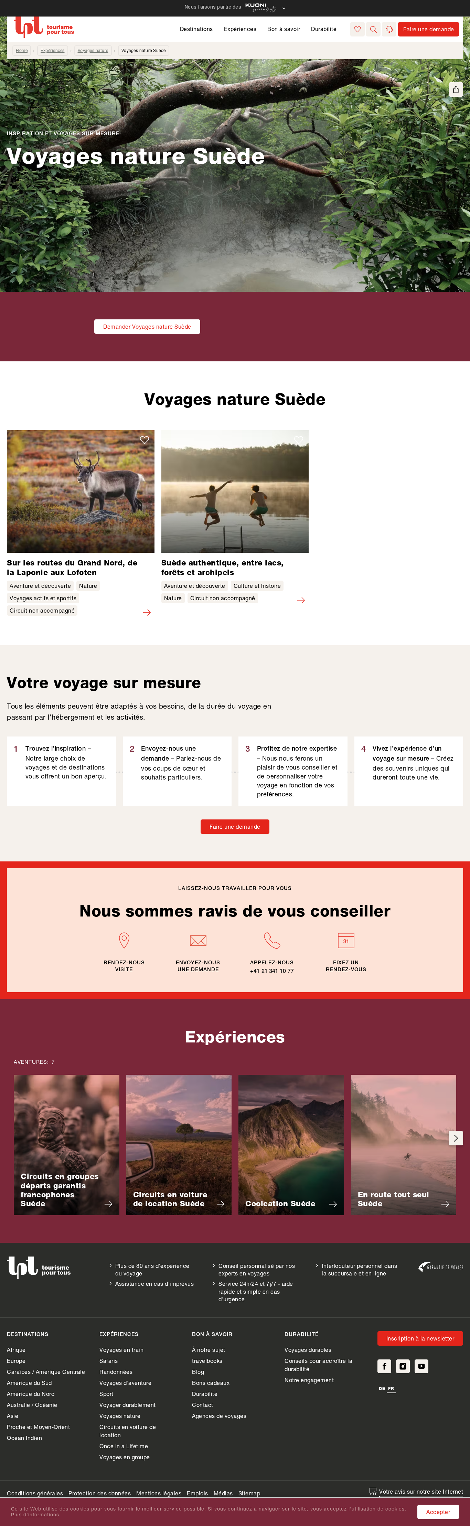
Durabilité (324, 28)
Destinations (196, 28)
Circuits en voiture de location (127, 1430)
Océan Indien (24, 1437)
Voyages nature (93, 50)
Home (22, 50)
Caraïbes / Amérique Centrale (46, 1371)
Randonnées (115, 1371)
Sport (106, 1393)
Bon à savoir (283, 28)
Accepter (438, 1511)
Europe (16, 1360)
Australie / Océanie (32, 1404)
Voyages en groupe (124, 1457)
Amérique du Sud (29, 1382)
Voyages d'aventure (125, 1382)
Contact (202, 1404)
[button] (373, 29)
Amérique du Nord (30, 1393)
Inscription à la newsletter (420, 1338)
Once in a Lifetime (123, 1446)
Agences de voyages (219, 1415)
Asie (12, 1415)
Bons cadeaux (210, 1382)
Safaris (108, 1360)
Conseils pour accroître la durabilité (318, 1364)
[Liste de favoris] (357, 29)
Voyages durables (308, 1349)
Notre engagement (309, 1380)
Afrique (16, 1349)
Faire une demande (235, 826)
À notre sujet (208, 1349)
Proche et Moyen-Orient (38, 1426)
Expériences (240, 28)
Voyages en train (121, 1349)
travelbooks (207, 1360)
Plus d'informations (35, 1514)
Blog (198, 1371)
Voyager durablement (127, 1404)
